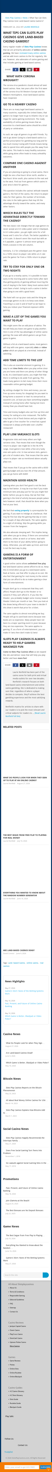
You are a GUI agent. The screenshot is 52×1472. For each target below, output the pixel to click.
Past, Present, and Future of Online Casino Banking (23, 1189)
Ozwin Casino (15, 1330)
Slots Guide (14, 1399)
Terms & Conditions (17, 1292)
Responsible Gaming (17, 1296)
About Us (13, 1288)
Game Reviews (15, 1361)
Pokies (12, 1365)
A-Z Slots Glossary (16, 1395)
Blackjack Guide (15, 1407)
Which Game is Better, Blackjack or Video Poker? (27, 1063)
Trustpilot (8, 1452)
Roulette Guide (15, 1403)
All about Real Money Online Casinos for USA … (27, 1100)
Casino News (11, 1034)
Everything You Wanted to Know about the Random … (23, 1246)
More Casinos (15, 1346)
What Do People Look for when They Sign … (25, 1043)
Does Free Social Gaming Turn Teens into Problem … (22, 1151)
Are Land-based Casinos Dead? (19, 950)
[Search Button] (46, 1275)
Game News (11, 1226)
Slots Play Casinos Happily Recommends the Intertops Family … (24, 1139)
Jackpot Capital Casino (18, 1326)
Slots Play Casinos (13, 18)
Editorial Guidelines (17, 1300)
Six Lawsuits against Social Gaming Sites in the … (27, 1163)
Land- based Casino (16, 963)
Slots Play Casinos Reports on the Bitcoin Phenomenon (22, 1089)
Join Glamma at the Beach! (17, 1200)
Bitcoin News (12, 1078)
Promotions (11, 1179)
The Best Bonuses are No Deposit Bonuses (24, 1210)
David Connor (8, 953)
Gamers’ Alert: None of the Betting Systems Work (24, 1259)
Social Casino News (16, 1129)
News (25, 18)
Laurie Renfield (31, 27)
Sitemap (13, 1308)
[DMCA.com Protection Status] (37, 1418)
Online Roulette (15, 1373)
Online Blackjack (16, 1377)
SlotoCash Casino (16, 1338)
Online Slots (14, 1369)
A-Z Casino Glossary (17, 1391)
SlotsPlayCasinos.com (20, 1458)
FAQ (11, 1304)
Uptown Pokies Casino (18, 1342)
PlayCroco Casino (16, 1334)
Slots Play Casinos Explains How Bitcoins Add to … (24, 1111)
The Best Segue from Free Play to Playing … (25, 1235)
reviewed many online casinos (32, 53)
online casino (32, 963)
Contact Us (14, 1312)
